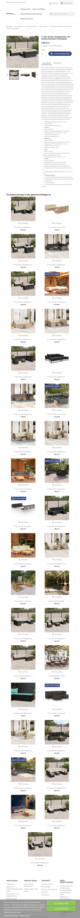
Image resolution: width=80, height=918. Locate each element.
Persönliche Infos (47, 884)
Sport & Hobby (38, 9)
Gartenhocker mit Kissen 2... (23, 713)
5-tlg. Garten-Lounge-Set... (23, 564)
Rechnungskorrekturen (49, 889)
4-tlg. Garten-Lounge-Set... (23, 825)
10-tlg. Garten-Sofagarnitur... (57, 339)
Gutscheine (45, 895)
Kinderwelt (25, 9)
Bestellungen (45, 887)
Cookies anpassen (24, 915)
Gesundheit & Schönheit (31, 14)
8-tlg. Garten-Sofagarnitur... (23, 265)
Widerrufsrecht (11, 899)
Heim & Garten (26, 18)
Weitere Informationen (11, 915)
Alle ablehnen (61, 903)
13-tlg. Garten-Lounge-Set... (56, 302)
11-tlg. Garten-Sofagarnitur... (57, 265)
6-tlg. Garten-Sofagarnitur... (56, 452)
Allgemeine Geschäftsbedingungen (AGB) (14, 889)
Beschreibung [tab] (47, 63)
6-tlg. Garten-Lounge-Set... (23, 489)
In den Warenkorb (60, 54)
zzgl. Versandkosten (56, 46)
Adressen (44, 892)
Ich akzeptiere (61, 909)
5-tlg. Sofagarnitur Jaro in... (57, 676)
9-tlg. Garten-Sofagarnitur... (23, 638)
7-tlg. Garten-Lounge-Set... (57, 227)
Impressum (10, 884)
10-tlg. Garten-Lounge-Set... (23, 788)
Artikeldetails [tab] (57, 63)
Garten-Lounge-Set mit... (56, 601)
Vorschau (23, 223)
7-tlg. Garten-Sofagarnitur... (23, 227)
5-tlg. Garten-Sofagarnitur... (23, 339)
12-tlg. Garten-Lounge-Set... (56, 414)
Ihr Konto (45, 881)
